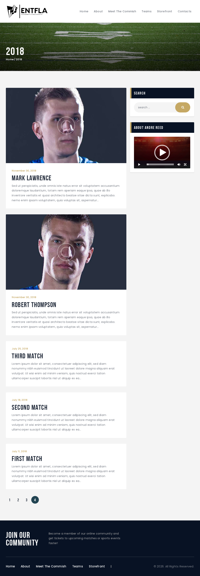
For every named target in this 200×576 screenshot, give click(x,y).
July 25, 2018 (20, 348)
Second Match (29, 407)
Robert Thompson (34, 304)
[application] (162, 152)
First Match (27, 458)
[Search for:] (162, 107)
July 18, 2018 (19, 400)
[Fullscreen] (185, 164)
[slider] (160, 164)
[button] (162, 152)
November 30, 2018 (24, 171)
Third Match (27, 356)
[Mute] (179, 164)
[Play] (139, 164)
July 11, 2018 (19, 451)
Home (10, 59)
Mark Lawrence (32, 178)
